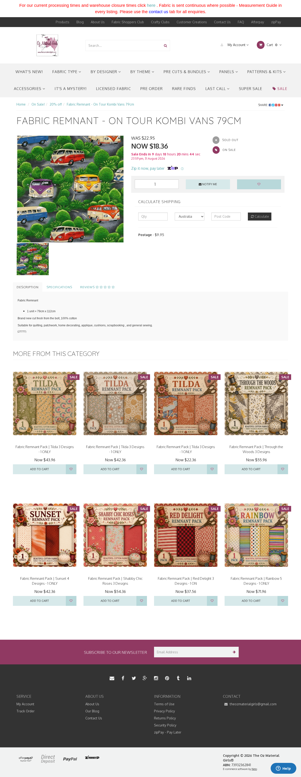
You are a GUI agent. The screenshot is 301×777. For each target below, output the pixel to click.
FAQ (241, 22)
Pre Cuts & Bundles (185, 71)
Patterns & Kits (265, 71)
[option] (70, 189)
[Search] (165, 45)
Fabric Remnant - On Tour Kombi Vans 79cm (100, 104)
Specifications (59, 287)
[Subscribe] (233, 652)
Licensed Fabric (113, 88)
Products (62, 22)
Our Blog (92, 711)
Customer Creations (192, 22)
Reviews (88, 287)
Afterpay (257, 22)
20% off (56, 104)
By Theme (141, 71)
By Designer (104, 71)
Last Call (216, 88)
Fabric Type (65, 71)
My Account (236, 45)
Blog (80, 22)
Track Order (25, 711)
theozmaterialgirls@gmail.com (253, 704)
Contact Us (222, 22)
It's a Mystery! (71, 88)
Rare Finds (184, 88)
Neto (254, 769)
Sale (282, 88)
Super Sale (250, 88)
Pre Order (151, 88)
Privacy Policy (164, 711)
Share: (263, 105)
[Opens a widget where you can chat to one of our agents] (283, 769)
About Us (98, 22)
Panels (227, 71)
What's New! (29, 71)
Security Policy (165, 725)
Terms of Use (164, 704)
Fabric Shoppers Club (128, 22)
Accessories (28, 88)
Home (21, 104)
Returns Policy (165, 718)
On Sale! (38, 104)
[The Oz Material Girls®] (47, 45)
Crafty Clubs (160, 22)
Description (28, 287)
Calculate (261, 216)
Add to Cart (39, 469)
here (151, 5)
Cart (271, 45)
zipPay (276, 22)
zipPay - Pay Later (167, 732)
